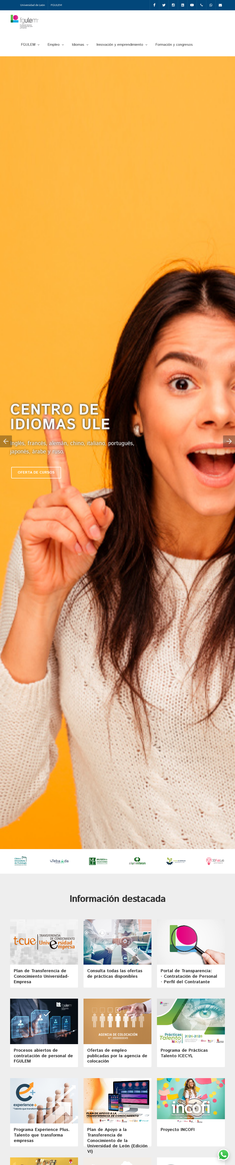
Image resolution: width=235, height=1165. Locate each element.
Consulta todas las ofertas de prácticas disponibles (114, 974)
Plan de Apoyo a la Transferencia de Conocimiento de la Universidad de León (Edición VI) (117, 1141)
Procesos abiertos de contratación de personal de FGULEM (43, 1056)
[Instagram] (173, 5)
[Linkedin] (182, 5)
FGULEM (56, 5)
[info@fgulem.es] (220, 5)
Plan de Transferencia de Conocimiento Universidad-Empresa (41, 976)
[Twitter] (163, 5)
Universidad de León (32, 5)
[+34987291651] (201, 5)
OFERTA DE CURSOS (36, 472)
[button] (6, 441)
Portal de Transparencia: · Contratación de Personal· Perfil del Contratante (189, 976)
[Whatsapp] (210, 5)
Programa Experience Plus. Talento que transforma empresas (42, 1135)
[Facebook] (154, 5)
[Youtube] (192, 5)
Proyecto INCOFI (178, 1130)
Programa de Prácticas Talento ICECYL (184, 1053)
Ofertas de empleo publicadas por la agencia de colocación (117, 1056)
